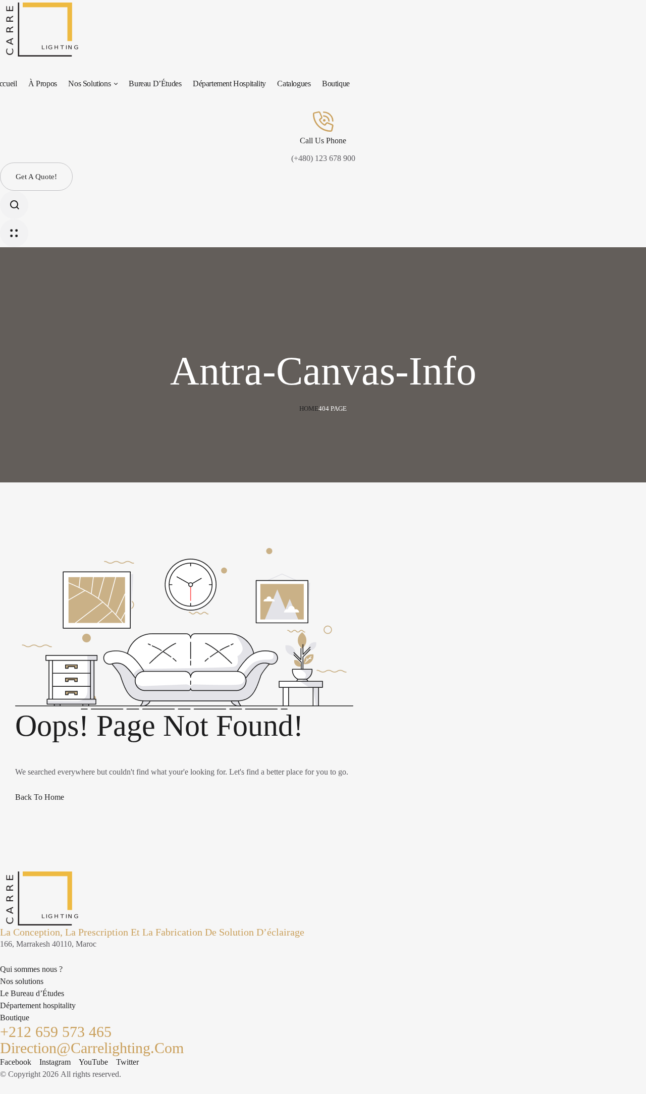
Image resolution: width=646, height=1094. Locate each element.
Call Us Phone (323, 140)
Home (308, 408)
